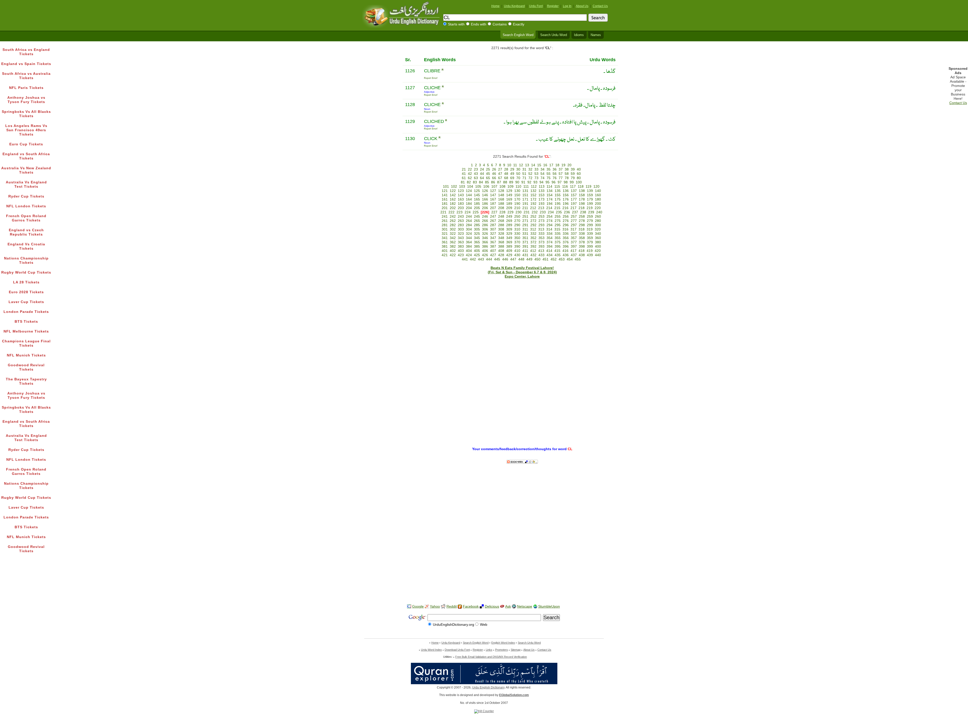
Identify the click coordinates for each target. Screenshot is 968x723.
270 (517, 221)
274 (550, 221)
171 (525, 199)
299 (590, 225)
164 (469, 199)
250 (517, 216)
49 (512, 174)
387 (493, 246)
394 (550, 246)
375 (558, 242)
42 (470, 174)
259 (590, 216)
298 (582, 225)
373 (541, 242)
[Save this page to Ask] (502, 606)
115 (557, 186)
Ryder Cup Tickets (26, 196)
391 (525, 246)
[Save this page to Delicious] (482, 606)
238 (583, 212)
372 (533, 242)
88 (505, 182)
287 (493, 225)
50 (518, 174)
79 (573, 178)
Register (553, 6)
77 (561, 178)
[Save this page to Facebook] (460, 607)
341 (445, 238)
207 (493, 208)
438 (582, 255)
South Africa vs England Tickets (26, 52)
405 (477, 251)
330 (517, 234)
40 (579, 169)
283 (461, 225)
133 (541, 191)
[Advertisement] (484, 584)
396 (566, 246)
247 (493, 216)
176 (566, 199)
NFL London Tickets (26, 206)
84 (481, 182)
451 (545, 259)
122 (453, 191)
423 (461, 255)
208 (501, 208)
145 (477, 195)
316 (565, 229)
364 (469, 242)
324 (469, 234)
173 (541, 199)
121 (445, 191)
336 (566, 234)
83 (475, 182)
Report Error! (431, 78)
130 (517, 191)
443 (481, 259)
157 (574, 195)
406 (485, 251)
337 (574, 234)
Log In (567, 6)
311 (525, 229)
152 (533, 195)
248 (501, 216)
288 (501, 225)
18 (557, 165)
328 (501, 234)
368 (501, 242)
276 (566, 221)
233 (543, 212)
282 (453, 225)
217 (573, 208)
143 (461, 195)
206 (485, 208)
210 (517, 208)
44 (482, 174)
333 (541, 234)
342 (453, 238)
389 (509, 246)
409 (509, 251)
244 (469, 216)
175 (558, 199)
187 (493, 204)
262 (453, 221)
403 (461, 251)
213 (541, 208)
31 (524, 169)
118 (581, 186)
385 (477, 246)
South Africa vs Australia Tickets (26, 76)
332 (533, 234)
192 (533, 204)
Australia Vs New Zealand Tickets (26, 170)
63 (476, 178)
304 (469, 229)
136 (566, 191)
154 (550, 195)
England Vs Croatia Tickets (26, 246)
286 (485, 225)
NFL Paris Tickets (26, 88)
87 (499, 182)
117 (573, 186)
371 (525, 242)
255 (558, 216)
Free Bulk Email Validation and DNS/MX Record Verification (491, 656)
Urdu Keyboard (514, 6)
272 (533, 221)
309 (509, 229)
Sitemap (516, 649)
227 (494, 212)
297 (574, 225)
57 (561, 174)
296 (566, 225)
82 (469, 182)
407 (493, 251)
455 (578, 259)
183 (461, 204)
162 (453, 199)
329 (509, 234)
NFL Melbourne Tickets (26, 331)
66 (494, 178)
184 (469, 204)
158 (582, 195)
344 (469, 238)
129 (509, 191)
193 (541, 204)
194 (550, 204)
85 (487, 182)
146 (485, 195)
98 (566, 182)
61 (464, 178)
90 (517, 182)
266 (485, 221)
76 (555, 178)
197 (574, 204)
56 (555, 174)
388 (501, 246)
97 (560, 182)
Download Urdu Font (457, 649)
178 (582, 199)
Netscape (524, 606)
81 (463, 182)
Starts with (456, 24)
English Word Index (503, 642)
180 (598, 199)
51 (524, 174)
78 (567, 178)
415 (557, 251)
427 (493, 255)
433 (541, 255)
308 (501, 229)
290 (517, 225)
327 (493, 234)
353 (541, 238)
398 (582, 246)
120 (596, 186)
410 (517, 251)
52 (530, 174)
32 (530, 169)
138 (582, 191)
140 (598, 191)
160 (598, 195)
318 (582, 229)
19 (563, 165)
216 (565, 208)
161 (445, 199)
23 (476, 169)
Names (596, 35)
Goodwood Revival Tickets (26, 367)
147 (493, 195)
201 (445, 208)
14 (533, 165)
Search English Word (518, 35)
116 (565, 186)
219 (590, 208)
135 (558, 191)
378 (582, 242)
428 (501, 255)
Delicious (492, 606)
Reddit (451, 606)
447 (513, 259)
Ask (508, 606)
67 (500, 178)
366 (485, 242)
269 (509, 221)
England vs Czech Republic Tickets (26, 232)
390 (517, 246)
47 (500, 174)
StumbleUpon (549, 606)
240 (599, 212)
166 (485, 199)
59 (573, 174)
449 (529, 259)
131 (525, 191)
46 (494, 174)
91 (523, 182)
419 (590, 251)
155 (558, 195)
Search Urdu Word (553, 35)
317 (573, 229)
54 (542, 174)
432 (533, 255)
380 (598, 242)
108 (502, 186)
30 (518, 169)
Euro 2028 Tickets (26, 292)
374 (550, 242)
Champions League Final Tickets (26, 343)
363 (461, 242)
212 (533, 208)
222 (451, 212)
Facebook (471, 606)
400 (598, 246)
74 (542, 178)
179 (590, 199)
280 (598, 221)
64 (482, 178)
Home (495, 6)
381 (445, 246)
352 (533, 238)
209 (509, 208)
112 (534, 186)
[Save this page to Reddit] (443, 607)
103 (462, 186)
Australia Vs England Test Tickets (26, 184)
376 (566, 242)
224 (468, 212)
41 (464, 174)
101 (446, 186)
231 (527, 212)
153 (541, 195)
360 (598, 238)
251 (525, 216)
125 (477, 191)
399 (590, 246)
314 (549, 229)
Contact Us (600, 6)
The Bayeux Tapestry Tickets (26, 381)
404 (469, 251)
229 (510, 212)
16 (545, 165)
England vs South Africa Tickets (26, 156)
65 (488, 178)
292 (533, 225)
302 (453, 229)
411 (525, 251)
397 (574, 246)
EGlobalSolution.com (514, 695)
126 (485, 191)
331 (525, 234)
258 (582, 216)
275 (558, 221)
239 (591, 212)
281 (445, 225)
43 (476, 174)
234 (551, 212)
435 (558, 255)
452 (554, 259)
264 (469, 221)
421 (445, 255)
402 (453, 251)
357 (574, 238)
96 (554, 182)
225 (476, 212)
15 (539, 165)
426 (485, 255)
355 (558, 238)
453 (562, 259)
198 (582, 204)
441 (465, 259)
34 (542, 169)
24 (482, 169)
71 (524, 178)
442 (473, 259)
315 (557, 229)
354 (550, 238)
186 (485, 204)
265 (477, 221)
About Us (582, 6)
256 (566, 216)
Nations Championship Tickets (26, 260)
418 (582, 251)
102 (454, 186)
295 (558, 225)
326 (485, 234)
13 (527, 165)
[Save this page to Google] (409, 606)
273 (541, 221)
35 (549, 169)
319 (590, 229)
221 (443, 212)
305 (477, 229)
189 (509, 204)
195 (558, 204)
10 (509, 165)
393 (541, 246)
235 (559, 212)
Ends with (478, 24)
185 (477, 204)
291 (525, 225)
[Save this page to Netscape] (514, 606)
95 (548, 182)
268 (501, 221)
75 (549, 178)
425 (477, 255)
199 (590, 204)
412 (533, 251)
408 (501, 251)
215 (557, 208)
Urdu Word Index (431, 649)
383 (461, 246)
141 (445, 195)
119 (588, 186)
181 (445, 204)
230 (519, 212)
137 (574, 191)
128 (501, 191)
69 (512, 178)
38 (567, 169)
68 (506, 178)
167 (493, 199)
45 (488, 174)
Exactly (518, 24)
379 (590, 242)
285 (477, 225)
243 (461, 216)
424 (469, 255)
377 (574, 242)
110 (518, 186)
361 (445, 242)
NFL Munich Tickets (26, 355)
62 (470, 178)
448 (521, 259)
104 (470, 186)
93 (535, 182)
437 (574, 255)
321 (445, 234)
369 (509, 242)
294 (550, 225)
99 (572, 182)
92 (529, 182)
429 (509, 255)
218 (582, 208)
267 (493, 221)
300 (598, 225)
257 (574, 216)
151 (525, 195)
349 (509, 238)
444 (489, 259)
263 (461, 221)
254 (550, 216)
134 (550, 191)
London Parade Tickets (26, 312)
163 (461, 199)
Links (489, 649)
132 (533, 191)
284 (469, 225)
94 (541, 182)
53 (536, 174)
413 (541, 251)
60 (579, 174)
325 (477, 234)
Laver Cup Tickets (26, 302)
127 (493, 191)
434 (550, 255)
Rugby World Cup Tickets (26, 272)
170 (517, 199)
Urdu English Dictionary (488, 687)
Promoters (501, 649)
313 (541, 229)
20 (569, 165)
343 (461, 238)
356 (566, 238)
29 (512, 169)
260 (598, 216)
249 (509, 216)
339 (590, 234)
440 (598, 255)
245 (477, 216)
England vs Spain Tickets (26, 64)
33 (536, 169)
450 (537, 259)
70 (518, 178)
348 (501, 238)
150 (517, 195)
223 (460, 212)
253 (541, 216)
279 (590, 221)
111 (526, 186)
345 (477, 238)
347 (493, 238)
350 (517, 238)
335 (558, 234)
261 (445, 221)
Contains (500, 24)
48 (506, 174)
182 (453, 204)
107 (494, 186)
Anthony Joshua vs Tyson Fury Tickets (26, 100)
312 (533, 229)
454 (570, 259)
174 (550, 199)
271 (525, 221)
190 (517, 204)
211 (525, 208)
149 (509, 195)
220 (598, 208)
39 (573, 169)
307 (493, 229)
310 (517, 229)
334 (550, 234)
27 (500, 169)
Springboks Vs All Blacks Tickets (26, 114)
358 (582, 238)
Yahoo (435, 606)
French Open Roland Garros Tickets (26, 218)
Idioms (579, 35)
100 (579, 182)
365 (477, 242)
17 (551, 165)
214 (549, 208)
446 (505, 259)
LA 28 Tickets (26, 282)
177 (574, 199)
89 (511, 182)
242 (453, 216)
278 (582, 221)
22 (470, 169)
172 (533, 199)
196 (566, 204)
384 (469, 246)
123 (461, 191)
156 (566, 195)
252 (533, 216)
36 (555, 169)
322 (453, 234)
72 (530, 178)
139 (590, 191)
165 (477, 199)
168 (501, 199)
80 (579, 178)
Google (418, 606)
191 (525, 204)
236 (567, 212)
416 (565, 251)
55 (549, 174)
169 (509, 199)
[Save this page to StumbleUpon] (535, 606)
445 (497, 259)
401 (445, 251)
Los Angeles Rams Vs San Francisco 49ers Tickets (26, 130)
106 (486, 186)
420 (598, 251)
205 (477, 208)
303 (461, 229)
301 (445, 229)
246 (485, 216)
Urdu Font (536, 6)
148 (501, 195)
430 (517, 255)
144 (469, 195)
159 (590, 195)
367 (493, 242)
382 (453, 246)
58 (567, 174)
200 (598, 204)
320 (598, 229)
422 (453, 255)
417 (573, 251)
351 (525, 238)
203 (461, 208)
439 (590, 255)
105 (478, 186)
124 (469, 191)
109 (510, 186)
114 (549, 186)
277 (574, 221)
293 (541, 225)
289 (509, 225)
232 (535, 212)
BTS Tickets (26, 321)
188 (501, 204)
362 (453, 242)
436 (566, 255)
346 (485, 238)
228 (502, 212)
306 (485, 229)
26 (494, 169)
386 (485, 246)
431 (525, 255)
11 (515, 165)
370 (517, 242)
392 (533, 246)
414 (549, 251)
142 (453, 195)
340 (598, 234)
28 (506, 169)
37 (561, 169)
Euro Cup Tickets (26, 144)
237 (575, 212)
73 (536, 178)
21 (464, 169)
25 (488, 169)
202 (453, 208)
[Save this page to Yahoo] (427, 606)
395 (558, 246)
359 (590, 238)
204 (469, 208)
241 (445, 216)
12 (521, 165)
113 (541, 186)
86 (493, 182)
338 (582, 234)
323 (461, 234)
